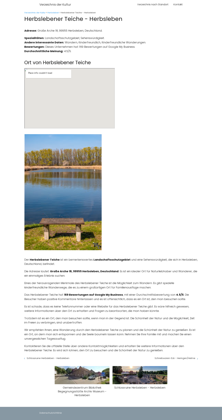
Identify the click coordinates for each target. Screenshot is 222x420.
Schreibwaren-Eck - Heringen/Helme (175, 358)
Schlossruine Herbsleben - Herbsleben (48, 358)
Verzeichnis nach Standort (152, 4)
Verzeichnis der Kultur (55, 4)
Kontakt (178, 4)
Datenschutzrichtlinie (50, 412)
